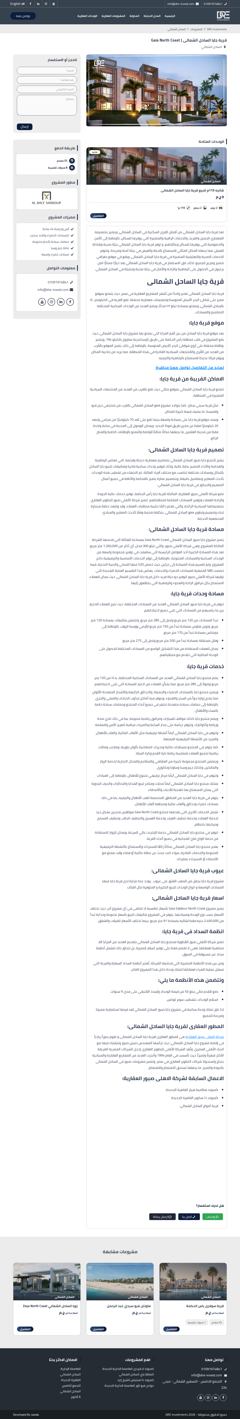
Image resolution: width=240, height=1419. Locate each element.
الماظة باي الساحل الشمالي (136, 1374)
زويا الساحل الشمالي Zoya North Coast (50, 1306)
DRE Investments (177, 1414)
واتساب (210, 1216)
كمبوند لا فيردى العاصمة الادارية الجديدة (128, 1368)
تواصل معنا (23, 16)
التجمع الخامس (71, 1385)
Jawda (35, 1414)
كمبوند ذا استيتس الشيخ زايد (135, 1380)
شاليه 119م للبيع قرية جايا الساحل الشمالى (192, 190)
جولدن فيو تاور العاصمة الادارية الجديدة (129, 1385)
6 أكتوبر (76, 1397)
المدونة (134, 15)
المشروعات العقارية (113, 15)
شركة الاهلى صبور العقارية (204, 1037)
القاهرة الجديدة (71, 1380)
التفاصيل (98, 215)
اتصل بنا (187, 1216)
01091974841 (58, 282)
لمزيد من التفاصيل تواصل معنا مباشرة (190, 367)
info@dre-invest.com (53, 290)
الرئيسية (170, 15)
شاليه (95, 152)
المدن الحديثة (152, 15)
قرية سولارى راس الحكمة (205, 1306)
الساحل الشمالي (211, 47)
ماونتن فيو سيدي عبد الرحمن (129, 1306)
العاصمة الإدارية (71, 1368)
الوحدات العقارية (87, 15)
